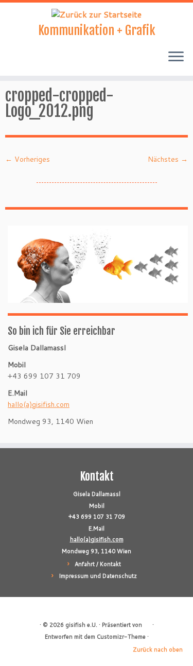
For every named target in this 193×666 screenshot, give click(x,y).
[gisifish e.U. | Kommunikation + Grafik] (96, 14)
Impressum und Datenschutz (98, 576)
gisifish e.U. (81, 625)
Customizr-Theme (121, 637)
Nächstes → (168, 159)
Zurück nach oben (158, 649)
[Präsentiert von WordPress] (147, 622)
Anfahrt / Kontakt (98, 564)
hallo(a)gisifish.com (38, 404)
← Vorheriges (27, 159)
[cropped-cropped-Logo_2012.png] (97, 177)
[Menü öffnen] (176, 57)
